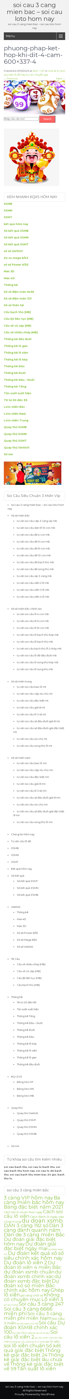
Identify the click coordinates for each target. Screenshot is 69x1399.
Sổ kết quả (17, 875)
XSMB (8, 204)
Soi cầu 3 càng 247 (41, 1304)
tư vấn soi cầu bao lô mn (32, 763)
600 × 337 (39, 70)
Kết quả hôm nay (21, 868)
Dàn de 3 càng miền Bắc (34, 1235)
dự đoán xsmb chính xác (33, 1274)
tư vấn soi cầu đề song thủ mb (35, 569)
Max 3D (9, 271)
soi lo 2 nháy (38, 1341)
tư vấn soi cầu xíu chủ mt (32, 738)
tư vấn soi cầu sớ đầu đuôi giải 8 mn (38, 797)
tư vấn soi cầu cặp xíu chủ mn (35, 770)
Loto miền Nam (15, 413)
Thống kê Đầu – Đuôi (19, 380)
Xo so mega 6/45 (16, 258)
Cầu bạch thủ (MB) (17, 312)
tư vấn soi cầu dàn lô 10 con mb (36, 527)
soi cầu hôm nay (22, 1332)
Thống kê (11, 285)
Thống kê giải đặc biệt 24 (32, 1352)
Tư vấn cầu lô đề (21, 841)
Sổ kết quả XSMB (16, 230)
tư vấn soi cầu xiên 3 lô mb (33, 589)
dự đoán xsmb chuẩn (29, 1272)
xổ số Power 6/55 (16, 264)
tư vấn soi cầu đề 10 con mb (34, 555)
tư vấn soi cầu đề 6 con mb (33, 541)
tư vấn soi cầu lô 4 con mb (33, 614)
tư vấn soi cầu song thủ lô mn (35, 822)
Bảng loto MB (25, 1095)
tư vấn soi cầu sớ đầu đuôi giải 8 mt (38, 721)
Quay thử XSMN (15, 434)
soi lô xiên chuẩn (24, 1346)
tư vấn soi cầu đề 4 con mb (33, 534)
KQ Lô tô (16, 1076)
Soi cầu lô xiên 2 (31, 1334)
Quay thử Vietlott (17, 447)
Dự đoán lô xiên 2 (25, 1263)
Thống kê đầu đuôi (17, 339)
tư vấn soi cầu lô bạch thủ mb (35, 641)
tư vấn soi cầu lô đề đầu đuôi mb (37, 655)
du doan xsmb (42, 1220)
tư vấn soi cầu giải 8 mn (31, 783)
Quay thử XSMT (15, 440)
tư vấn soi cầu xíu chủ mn (32, 804)
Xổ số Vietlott (25, 946)
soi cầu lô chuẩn (41, 1333)
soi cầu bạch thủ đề (27, 1323)
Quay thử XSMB (15, 427)
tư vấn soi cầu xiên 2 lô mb (33, 582)
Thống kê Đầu (14, 366)
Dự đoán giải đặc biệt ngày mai (30, 1246)
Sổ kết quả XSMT (16, 244)
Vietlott (15, 906)
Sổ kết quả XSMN (16, 237)
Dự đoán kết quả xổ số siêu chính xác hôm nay (34, 1255)
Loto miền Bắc (14, 407)
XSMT (8, 217)
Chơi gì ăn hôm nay (22, 834)
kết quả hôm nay (16, 224)
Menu (10, 36)
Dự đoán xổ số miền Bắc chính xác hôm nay (31, 1285)
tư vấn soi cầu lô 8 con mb (33, 627)
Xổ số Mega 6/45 (27, 939)
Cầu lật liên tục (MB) (18, 319)
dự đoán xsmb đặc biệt (32, 1278)
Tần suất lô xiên (36, 1368)
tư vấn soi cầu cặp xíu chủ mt (35, 693)
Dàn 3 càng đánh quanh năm (33, 1227)
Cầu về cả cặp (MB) (17, 325)
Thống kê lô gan (16, 346)
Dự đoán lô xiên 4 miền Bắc (32, 1265)
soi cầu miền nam (44, 1337)
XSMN (8, 210)
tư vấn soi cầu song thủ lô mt (34, 745)
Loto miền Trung (16, 420)
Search (47, 118)
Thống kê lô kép (16, 359)
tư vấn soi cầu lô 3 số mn (32, 790)
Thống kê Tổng (15, 386)
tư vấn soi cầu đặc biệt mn (33, 776)
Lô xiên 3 (52, 1299)
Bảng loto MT (25, 1081)
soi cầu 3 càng (11, 1305)
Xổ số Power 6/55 (27, 932)
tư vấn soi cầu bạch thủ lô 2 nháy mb (39, 648)
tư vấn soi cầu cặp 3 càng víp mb (37, 520)
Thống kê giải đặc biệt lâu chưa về (34, 1359)
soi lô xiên (52, 1341)
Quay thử (17, 1107)
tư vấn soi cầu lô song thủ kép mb (37, 662)
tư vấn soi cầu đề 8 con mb (33, 548)
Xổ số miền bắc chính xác (26, 608)
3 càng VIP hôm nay (28, 1198)
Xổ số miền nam (20, 757)
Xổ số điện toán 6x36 (19, 292)
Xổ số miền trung (21, 681)
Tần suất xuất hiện (17, 393)
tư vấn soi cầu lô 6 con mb (33, 620)
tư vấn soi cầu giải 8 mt (31, 707)
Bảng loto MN (25, 1088)
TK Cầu (15, 958)
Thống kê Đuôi (14, 373)
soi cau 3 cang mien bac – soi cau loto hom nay (34, 11)
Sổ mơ (8, 454)
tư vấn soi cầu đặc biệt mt (32, 700)
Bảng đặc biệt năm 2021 (33, 1207)
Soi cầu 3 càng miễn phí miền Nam (33, 1316)
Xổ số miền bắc (20, 515)
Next (60, 78)
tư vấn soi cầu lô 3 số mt (31, 714)
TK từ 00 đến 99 (15, 400)
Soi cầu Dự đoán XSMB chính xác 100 (34, 1327)
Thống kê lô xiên (16, 352)
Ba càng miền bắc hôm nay (34, 1200)
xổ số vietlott (13, 251)
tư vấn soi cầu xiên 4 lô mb (33, 596)
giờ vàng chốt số (31, 1295)
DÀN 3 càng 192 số (26, 1225)
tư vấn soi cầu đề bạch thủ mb (35, 562)
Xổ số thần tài (14, 305)
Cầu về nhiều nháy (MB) (21, 332)
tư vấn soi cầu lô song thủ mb (35, 669)
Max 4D (9, 278)
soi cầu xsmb (24, 1341)
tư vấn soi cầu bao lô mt (31, 686)
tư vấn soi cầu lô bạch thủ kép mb (38, 634)
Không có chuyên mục (32, 1297)
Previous (11, 78)
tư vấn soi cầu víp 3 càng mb (34, 576)
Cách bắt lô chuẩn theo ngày (23, 1212)
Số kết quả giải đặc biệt (32, 1348)
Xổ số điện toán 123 (18, 298)
